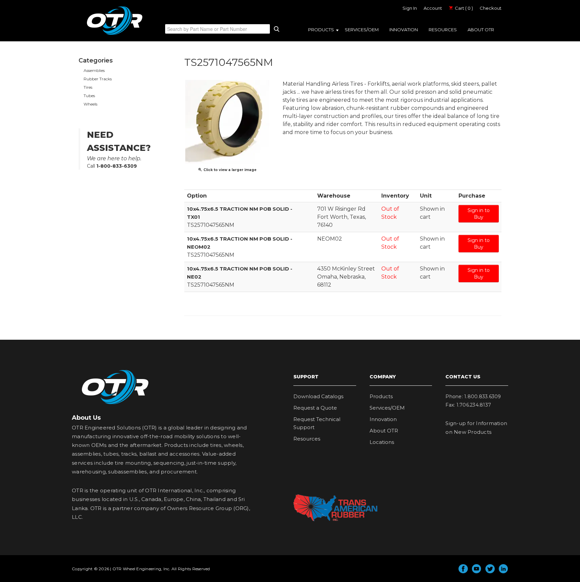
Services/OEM (362, 29)
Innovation (403, 29)
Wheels (90, 104)
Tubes (89, 95)
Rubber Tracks (98, 78)
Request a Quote (315, 408)
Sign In (409, 8)
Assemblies (94, 70)
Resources (443, 29)
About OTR (481, 29)
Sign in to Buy (479, 213)
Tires (88, 87)
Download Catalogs (318, 396)
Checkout (490, 8)
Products (321, 29)
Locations (382, 442)
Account (433, 8)
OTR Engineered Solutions (115, 34)
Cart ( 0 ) (463, 8)
